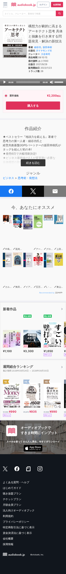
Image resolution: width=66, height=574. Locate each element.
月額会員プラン (12, 504)
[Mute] (51, 82)
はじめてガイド (12, 488)
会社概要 (8, 538)
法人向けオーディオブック (18, 510)
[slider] (59, 82)
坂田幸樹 (47, 47)
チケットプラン (12, 499)
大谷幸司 (45, 54)
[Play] (4, 82)
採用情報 (8, 544)
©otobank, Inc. (37, 555)
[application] (33, 82)
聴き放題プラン (12, 493)
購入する (33, 105)
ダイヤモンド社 (44, 50)
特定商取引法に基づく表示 (18, 527)
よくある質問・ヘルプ (16, 482)
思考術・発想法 (27, 178)
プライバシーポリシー (16, 521)
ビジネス (8, 178)
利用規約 (8, 516)
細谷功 (37, 47)
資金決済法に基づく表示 (17, 533)
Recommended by (47, 293)
